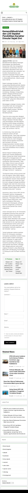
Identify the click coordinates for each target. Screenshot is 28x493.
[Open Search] (26, 12)
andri (5, 41)
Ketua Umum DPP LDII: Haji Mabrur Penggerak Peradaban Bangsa (16, 391)
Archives (4, 481)
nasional (5, 27)
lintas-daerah (6, 459)
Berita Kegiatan (7, 449)
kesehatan (6, 456)
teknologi (5, 472)
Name (6, 314)
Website (6, 327)
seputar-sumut (7, 468)
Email (6, 320)
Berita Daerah (6, 446)
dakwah (5, 452)
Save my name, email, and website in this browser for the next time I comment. (13, 335)
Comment (7, 294)
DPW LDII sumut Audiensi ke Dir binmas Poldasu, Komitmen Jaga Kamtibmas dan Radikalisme (17, 359)
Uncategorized (7, 475)
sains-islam (6, 465)
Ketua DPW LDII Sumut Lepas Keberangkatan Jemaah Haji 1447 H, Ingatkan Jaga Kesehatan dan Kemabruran (14, 432)
